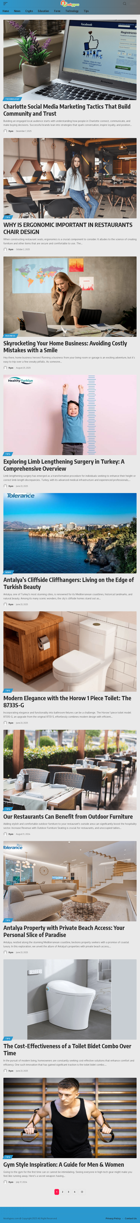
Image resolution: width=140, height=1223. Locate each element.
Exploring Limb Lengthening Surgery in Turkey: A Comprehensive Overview (63, 465)
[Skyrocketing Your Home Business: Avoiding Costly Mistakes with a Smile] (70, 296)
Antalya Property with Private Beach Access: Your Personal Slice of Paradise (64, 931)
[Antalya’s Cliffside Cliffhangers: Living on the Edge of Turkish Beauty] (70, 533)
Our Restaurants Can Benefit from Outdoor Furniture (68, 816)
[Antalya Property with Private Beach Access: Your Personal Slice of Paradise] (70, 881)
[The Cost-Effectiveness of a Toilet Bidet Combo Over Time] (70, 999)
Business (10, 336)
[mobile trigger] (6, 3)
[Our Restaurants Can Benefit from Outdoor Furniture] (70, 770)
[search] (124, 3)
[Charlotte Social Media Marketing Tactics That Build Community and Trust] (70, 60)
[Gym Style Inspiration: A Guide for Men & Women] (70, 1118)
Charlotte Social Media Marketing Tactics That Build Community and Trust (67, 110)
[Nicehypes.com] (70, 3)
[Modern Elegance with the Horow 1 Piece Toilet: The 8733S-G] (70, 651)
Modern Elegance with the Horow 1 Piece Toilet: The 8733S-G (67, 701)
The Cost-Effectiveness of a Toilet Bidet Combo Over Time (67, 1049)
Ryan (11, 131)
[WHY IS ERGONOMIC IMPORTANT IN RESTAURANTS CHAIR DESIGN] (70, 178)
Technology (12, 99)
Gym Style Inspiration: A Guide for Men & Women (63, 1164)
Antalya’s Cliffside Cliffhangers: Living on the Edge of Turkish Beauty (68, 583)
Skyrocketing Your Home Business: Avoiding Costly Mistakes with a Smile (65, 346)
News (8, 572)
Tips (7, 217)
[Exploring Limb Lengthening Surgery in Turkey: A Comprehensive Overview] (70, 415)
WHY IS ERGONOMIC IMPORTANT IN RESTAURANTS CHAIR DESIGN (67, 228)
